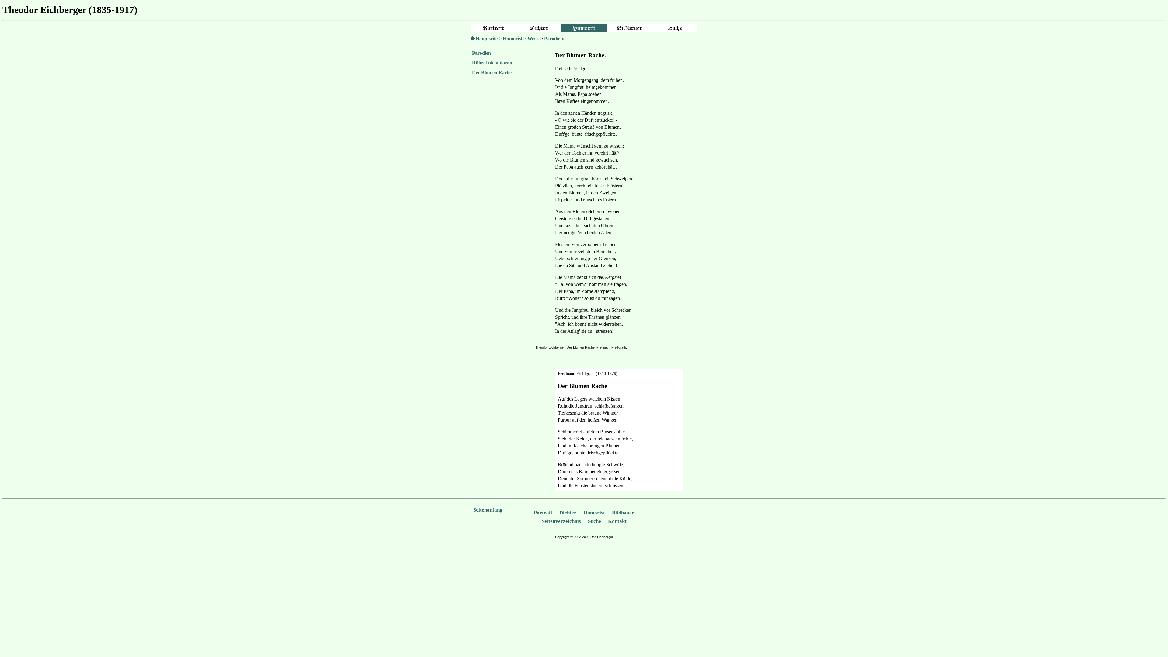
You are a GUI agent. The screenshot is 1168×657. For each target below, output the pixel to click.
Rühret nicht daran (492, 62)
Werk (533, 38)
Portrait (543, 513)
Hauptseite (487, 38)
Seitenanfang (487, 510)
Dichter (567, 513)
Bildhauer (623, 513)
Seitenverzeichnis (561, 521)
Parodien (553, 38)
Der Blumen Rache (492, 72)
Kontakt (617, 521)
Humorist (512, 38)
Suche (594, 521)
